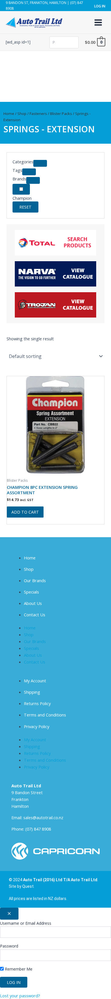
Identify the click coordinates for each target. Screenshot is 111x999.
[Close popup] (9, 914)
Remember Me (18, 969)
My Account (35, 680)
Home (8, 113)
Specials (31, 592)
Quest (28, 886)
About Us (33, 603)
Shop (21, 113)
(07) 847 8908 (38, 829)
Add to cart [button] (25, 512)
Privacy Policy (36, 726)
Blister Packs (61, 113)
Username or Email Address (25, 923)
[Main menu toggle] (98, 22)
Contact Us (34, 614)
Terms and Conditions (45, 715)
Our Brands (35, 580)
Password (9, 946)
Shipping (32, 692)
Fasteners (38, 113)
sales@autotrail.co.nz (43, 817)
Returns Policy (37, 703)
